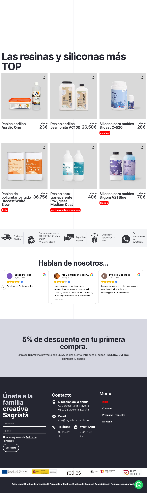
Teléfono (64, 427)
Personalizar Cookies (61, 484)
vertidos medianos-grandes (65, 210)
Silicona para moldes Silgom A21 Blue (116, 196)
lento (4, 210)
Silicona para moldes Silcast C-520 (116, 126)
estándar (105, 133)
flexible (104, 203)
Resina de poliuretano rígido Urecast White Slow (16, 199)
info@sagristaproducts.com (74, 420)
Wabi (132, 484)
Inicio (105, 401)
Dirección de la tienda (73, 402)
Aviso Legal (18, 484)
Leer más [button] (58, 299)
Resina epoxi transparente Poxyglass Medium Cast (61, 199)
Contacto (107, 408)
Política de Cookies (83, 484)
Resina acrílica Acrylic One (13, 126)
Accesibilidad (102, 484)
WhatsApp (87, 427)
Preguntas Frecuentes (113, 415)
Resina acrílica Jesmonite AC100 (65, 126)
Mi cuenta (107, 421)
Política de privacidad (36, 484)
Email (62, 416)
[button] (44, 76)
